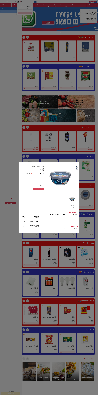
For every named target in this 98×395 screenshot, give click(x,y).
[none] (72, 200)
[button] (77, 166)
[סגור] (19, 163)
